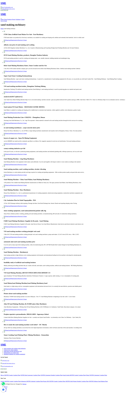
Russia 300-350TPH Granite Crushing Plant (54, 381)
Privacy (6, 386)
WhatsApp (13, 40)
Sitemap (24, 384)
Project (14, 19)
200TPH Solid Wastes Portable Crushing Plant (77, 381)
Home (2, 19)
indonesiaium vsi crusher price (11, 352)
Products (9, 19)
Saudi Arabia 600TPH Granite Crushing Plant (74, 375)
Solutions (18, 19)
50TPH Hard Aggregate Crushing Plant (30, 375)
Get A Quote (4, 21)
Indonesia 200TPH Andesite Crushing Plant (32, 381)
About (5, 19)
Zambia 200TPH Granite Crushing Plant (11, 381)
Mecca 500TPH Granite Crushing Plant (10, 375)
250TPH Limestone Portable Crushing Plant (52, 375)
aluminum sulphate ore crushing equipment (14, 354)
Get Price (18, 40)
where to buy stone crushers (11, 350)
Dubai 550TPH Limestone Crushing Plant (96, 375)
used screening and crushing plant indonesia (15, 348)
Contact (23, 19)
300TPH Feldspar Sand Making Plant (98, 381)
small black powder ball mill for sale (13, 351)
